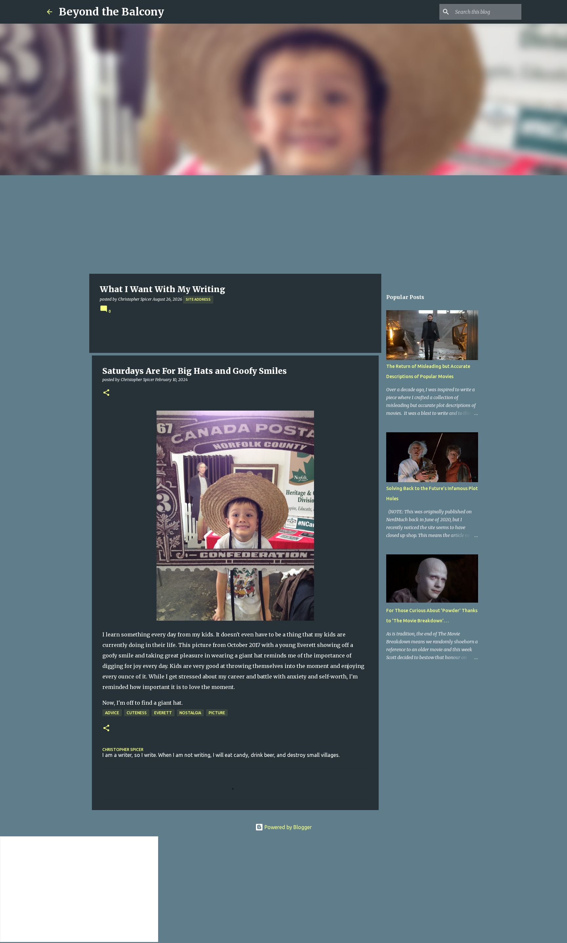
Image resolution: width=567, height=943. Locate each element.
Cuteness (137, 713)
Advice (112, 713)
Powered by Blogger (287, 827)
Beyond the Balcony (111, 11)
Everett (163, 713)
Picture (217, 713)
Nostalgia (190, 713)
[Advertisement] (283, 224)
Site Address (198, 299)
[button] (106, 393)
